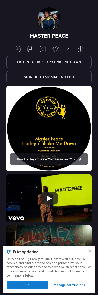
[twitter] (55, 49)
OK (27, 285)
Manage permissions (69, 285)
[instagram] (43, 49)
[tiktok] (80, 49)
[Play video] (49, 198)
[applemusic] (30, 49)
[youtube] (68, 49)
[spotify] (17, 49)
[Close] (90, 251)
